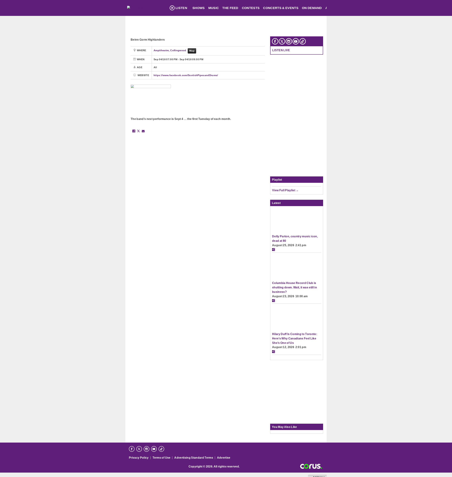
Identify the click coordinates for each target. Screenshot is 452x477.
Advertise (223, 457)
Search (369, 8)
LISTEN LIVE (281, 50)
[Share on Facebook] (133, 131)
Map (192, 50)
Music (213, 8)
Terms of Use (162, 457)
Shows (198, 8)
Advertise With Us (342, 8)
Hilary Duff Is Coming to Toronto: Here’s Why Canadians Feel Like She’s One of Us (294, 338)
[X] (282, 41)
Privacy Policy (139, 457)
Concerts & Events (280, 8)
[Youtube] (296, 41)
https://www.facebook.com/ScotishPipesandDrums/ (186, 75)
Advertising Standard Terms (193, 457)
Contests (251, 8)
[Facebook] (275, 41)
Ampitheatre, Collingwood (170, 50)
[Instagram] (289, 41)
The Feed (230, 8)
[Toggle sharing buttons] (273, 249)
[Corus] (311, 466)
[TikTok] (302, 41)
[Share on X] (138, 131)
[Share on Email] (143, 131)
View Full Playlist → (285, 190)
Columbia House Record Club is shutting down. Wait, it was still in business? (294, 287)
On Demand (312, 8)
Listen (181, 8)
